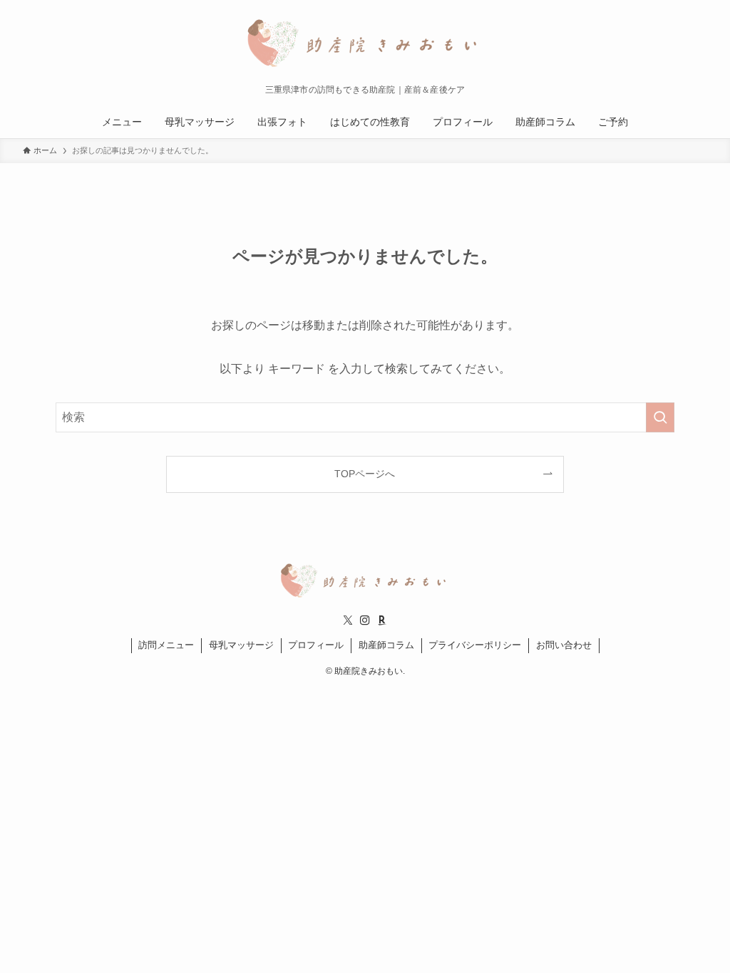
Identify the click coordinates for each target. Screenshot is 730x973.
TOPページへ (364, 473)
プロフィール (316, 645)
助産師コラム (386, 645)
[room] (382, 620)
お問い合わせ (564, 645)
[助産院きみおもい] (365, 45)
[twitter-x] (347, 620)
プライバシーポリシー (474, 645)
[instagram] (365, 620)
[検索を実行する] (660, 417)
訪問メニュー (166, 645)
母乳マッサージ (241, 645)
